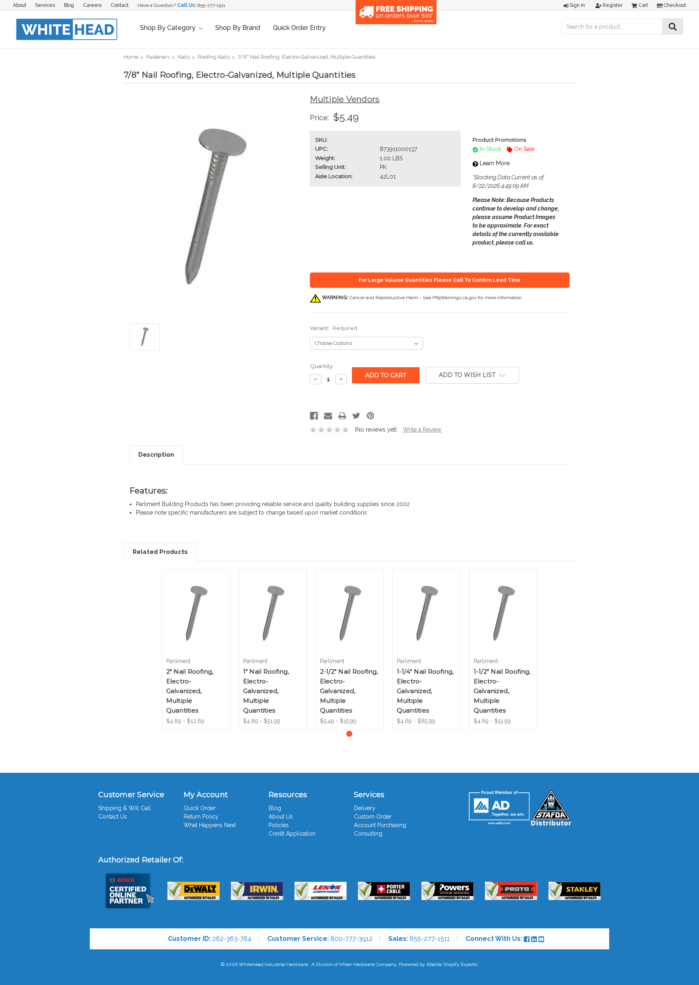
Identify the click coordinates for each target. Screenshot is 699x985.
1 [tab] (349, 734)
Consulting (368, 833)
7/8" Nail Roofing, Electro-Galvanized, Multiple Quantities (306, 57)
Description (156, 454)
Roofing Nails (214, 57)
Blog (69, 5)
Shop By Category (168, 28)
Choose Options (195, 621)
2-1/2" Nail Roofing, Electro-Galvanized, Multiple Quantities (349, 691)
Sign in (576, 5)
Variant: (333, 328)
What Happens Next (210, 825)
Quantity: (322, 366)
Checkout (674, 5)
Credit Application (292, 833)
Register (612, 5)
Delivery (364, 808)
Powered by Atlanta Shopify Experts (438, 964)
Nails (184, 57)
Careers (92, 5)
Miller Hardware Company (367, 964)
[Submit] (673, 26)
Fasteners (157, 57)
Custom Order (373, 816)
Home (131, 57)
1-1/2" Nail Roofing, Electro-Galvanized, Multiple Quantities (502, 691)
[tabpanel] (195, 650)
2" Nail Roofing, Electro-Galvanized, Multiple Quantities (190, 691)
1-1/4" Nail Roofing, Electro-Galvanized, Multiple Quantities (425, 691)
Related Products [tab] (160, 551)
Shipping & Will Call (124, 808)
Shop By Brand (237, 28)
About (19, 5)
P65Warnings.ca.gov (454, 297)
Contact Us (112, 816)
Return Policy (201, 816)
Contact (119, 5)
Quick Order (200, 808)
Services (45, 5)
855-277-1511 (211, 5)
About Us (281, 816)
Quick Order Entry (299, 28)
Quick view (195, 603)
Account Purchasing (380, 825)
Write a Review (422, 429)
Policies (279, 825)
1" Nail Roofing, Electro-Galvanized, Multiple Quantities (266, 691)
